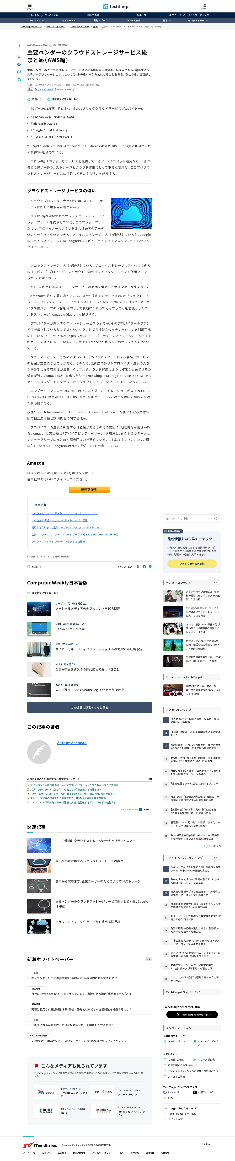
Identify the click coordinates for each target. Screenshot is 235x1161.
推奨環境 (165, 1152)
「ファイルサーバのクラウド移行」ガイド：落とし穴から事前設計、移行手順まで (72, 793)
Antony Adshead (72, 742)
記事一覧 (141, 15)
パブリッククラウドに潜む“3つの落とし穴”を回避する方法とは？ (65, 789)
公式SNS (46, 1152)
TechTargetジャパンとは (44, 15)
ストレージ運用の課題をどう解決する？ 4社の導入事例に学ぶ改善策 (68, 798)
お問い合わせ (79, 1152)
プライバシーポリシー (102, 1152)
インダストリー (196, 20)
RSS (122, 1152)
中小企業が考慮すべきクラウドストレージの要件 (60, 520)
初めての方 (93, 15)
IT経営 (164, 20)
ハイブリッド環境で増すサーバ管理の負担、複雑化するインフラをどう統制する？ (74, 802)
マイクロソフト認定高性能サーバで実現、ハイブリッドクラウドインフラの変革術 (74, 785)
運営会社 (135, 1152)
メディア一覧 (29, 1152)
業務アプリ (99, 20)
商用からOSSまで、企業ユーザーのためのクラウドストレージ (67, 527)
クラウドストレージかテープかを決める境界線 (58, 541)
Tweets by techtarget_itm (181, 1007)
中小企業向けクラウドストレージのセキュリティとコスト (65, 513)
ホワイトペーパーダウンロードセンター (190, 15)
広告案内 (62, 1152)
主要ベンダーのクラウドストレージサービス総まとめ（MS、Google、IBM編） (75, 534)
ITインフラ (34, 20)
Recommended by (130, 809)
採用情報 (150, 1152)
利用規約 (205, 1144)
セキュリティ (69, 20)
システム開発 (134, 20)
